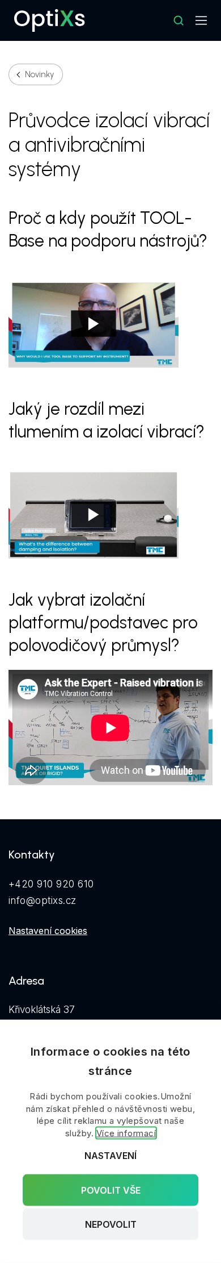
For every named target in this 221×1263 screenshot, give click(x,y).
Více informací (126, 1133)
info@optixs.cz (42, 900)
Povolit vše (111, 1189)
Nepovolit (111, 1224)
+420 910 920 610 (51, 884)
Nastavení (110, 1155)
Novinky (39, 74)
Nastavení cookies (47, 931)
